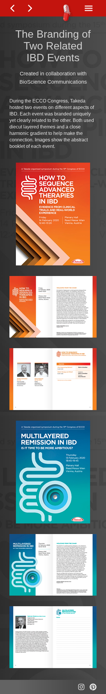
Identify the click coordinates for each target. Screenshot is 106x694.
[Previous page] (12, 8)
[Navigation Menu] (89, 8)
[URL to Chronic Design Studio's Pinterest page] (93, 686)
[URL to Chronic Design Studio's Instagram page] (81, 686)
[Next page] (30, 8)
